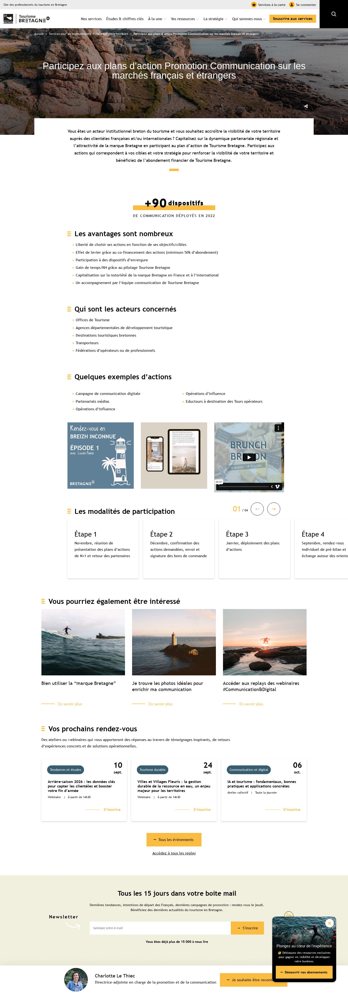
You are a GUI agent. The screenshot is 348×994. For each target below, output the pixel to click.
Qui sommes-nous (247, 18)
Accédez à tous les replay (174, 853)
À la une (155, 18)
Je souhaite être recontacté (255, 979)
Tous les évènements (175, 839)
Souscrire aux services (292, 18)
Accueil (39, 34)
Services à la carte (272, 5)
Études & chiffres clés (124, 18)
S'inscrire (250, 928)
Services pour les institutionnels (70, 34)
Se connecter (306, 5)
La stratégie (213, 18)
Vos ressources (183, 18)
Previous (257, 508)
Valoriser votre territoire (112, 34)
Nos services (91, 18)
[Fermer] (329, 923)
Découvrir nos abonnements (306, 972)
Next (273, 508)
